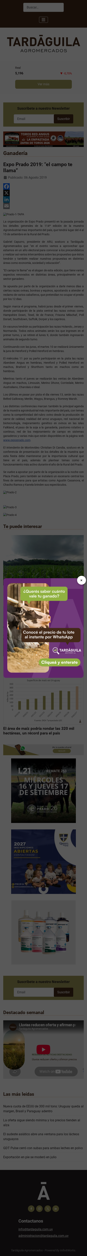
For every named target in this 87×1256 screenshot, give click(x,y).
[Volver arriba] (80, 1248)
